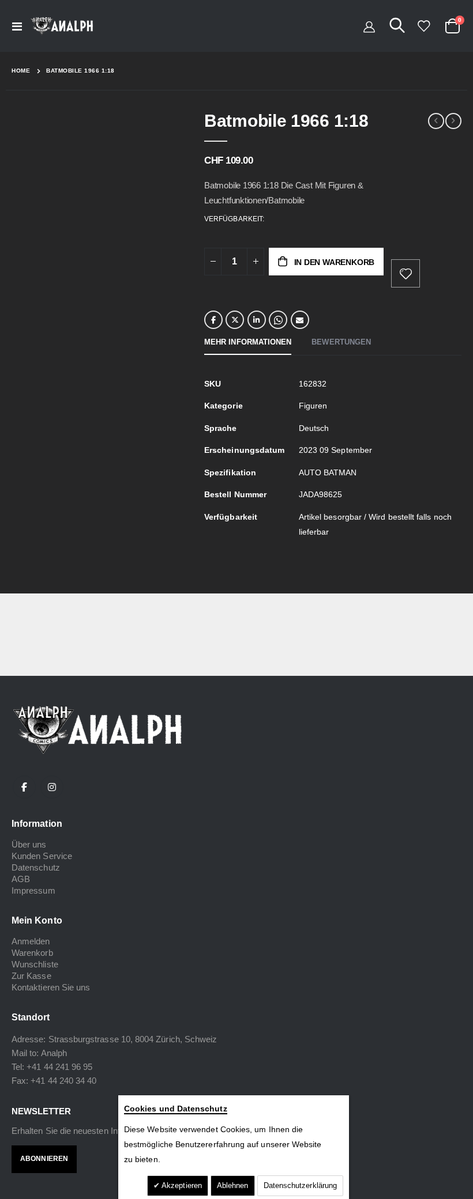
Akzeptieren (181, 1185)
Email (300, 320)
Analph (54, 1053)
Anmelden (31, 941)
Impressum (33, 890)
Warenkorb (32, 953)
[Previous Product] (436, 121)
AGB (21, 879)
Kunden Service (42, 856)
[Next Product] (453, 121)
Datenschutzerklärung (300, 1185)
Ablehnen (233, 1185)
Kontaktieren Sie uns (51, 987)
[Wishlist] (423, 25)
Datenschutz (36, 867)
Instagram (51, 787)
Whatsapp (278, 320)
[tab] (247, 343)
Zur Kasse (31, 976)
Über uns (29, 844)
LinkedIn (256, 320)
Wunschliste (35, 964)
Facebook (213, 320)
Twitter (235, 320)
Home (21, 70)
